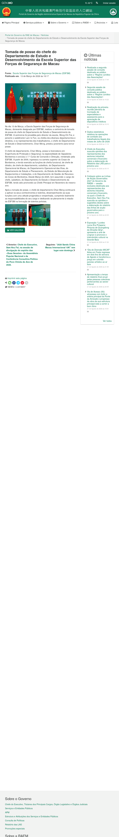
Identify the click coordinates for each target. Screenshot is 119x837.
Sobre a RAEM (81, 22)
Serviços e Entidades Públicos (19, 808)
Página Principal (11, 22)
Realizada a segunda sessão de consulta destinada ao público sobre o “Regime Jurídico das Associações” (98, 72)
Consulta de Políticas (14, 820)
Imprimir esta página (17, 278)
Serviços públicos (33, 22)
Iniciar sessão (109, 2)
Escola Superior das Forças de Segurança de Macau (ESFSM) (41, 73)
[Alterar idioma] (97, 3)
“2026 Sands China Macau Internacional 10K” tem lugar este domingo (60, 247)
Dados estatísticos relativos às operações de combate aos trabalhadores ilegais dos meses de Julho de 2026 (98, 136)
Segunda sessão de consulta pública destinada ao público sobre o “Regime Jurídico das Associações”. (98, 92)
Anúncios (101, 22)
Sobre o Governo (58, 22)
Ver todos (107, 320)
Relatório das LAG (13, 824)
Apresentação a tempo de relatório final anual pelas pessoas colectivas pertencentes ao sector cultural (98, 279)
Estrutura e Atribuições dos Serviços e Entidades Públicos (31, 816)
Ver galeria (16, 230)
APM (7, 812)
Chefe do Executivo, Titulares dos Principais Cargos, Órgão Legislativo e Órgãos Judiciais (46, 804)
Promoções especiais (15, 828)
